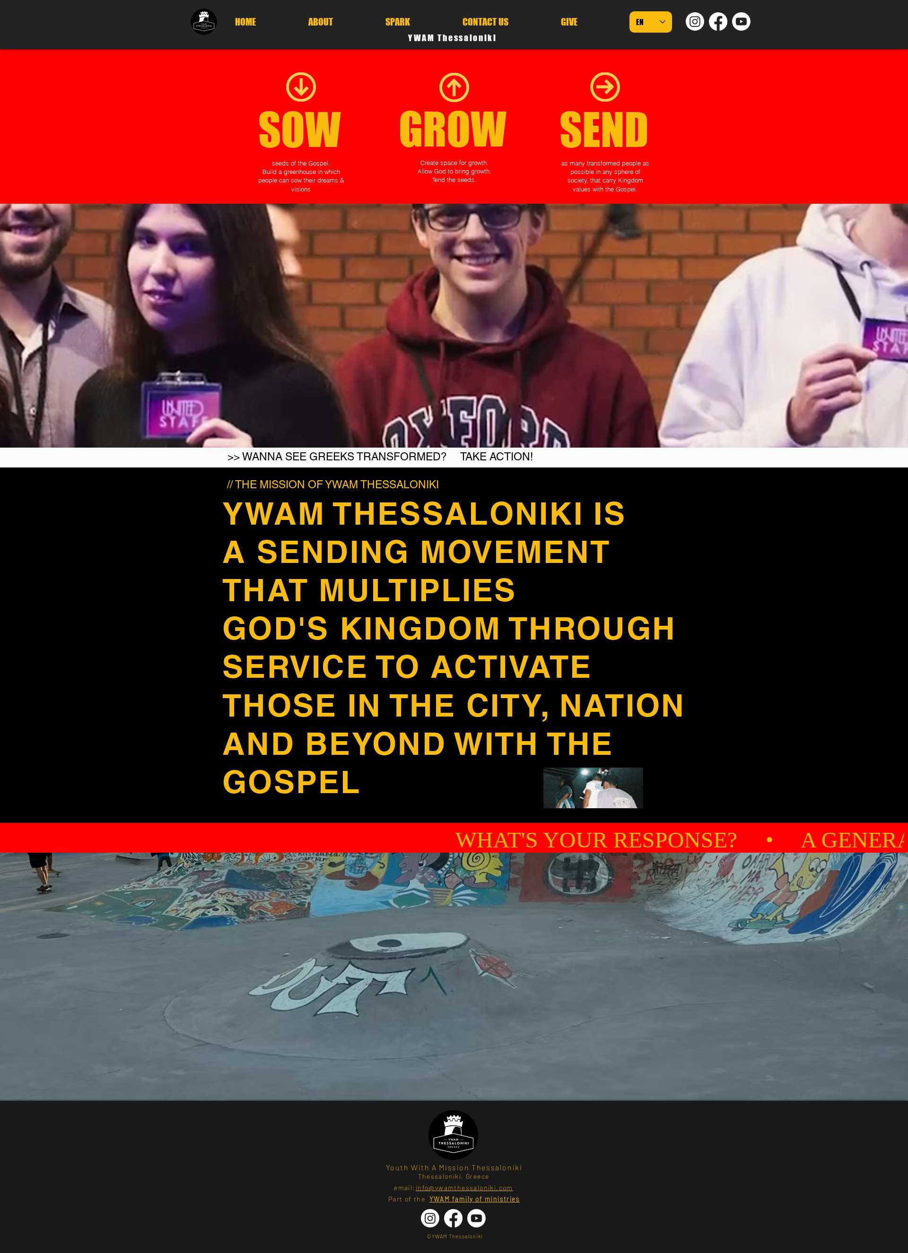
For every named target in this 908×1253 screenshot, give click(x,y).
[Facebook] (718, 21)
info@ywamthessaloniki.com (464, 1188)
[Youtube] (741, 21)
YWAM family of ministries (474, 1199)
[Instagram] (695, 21)
